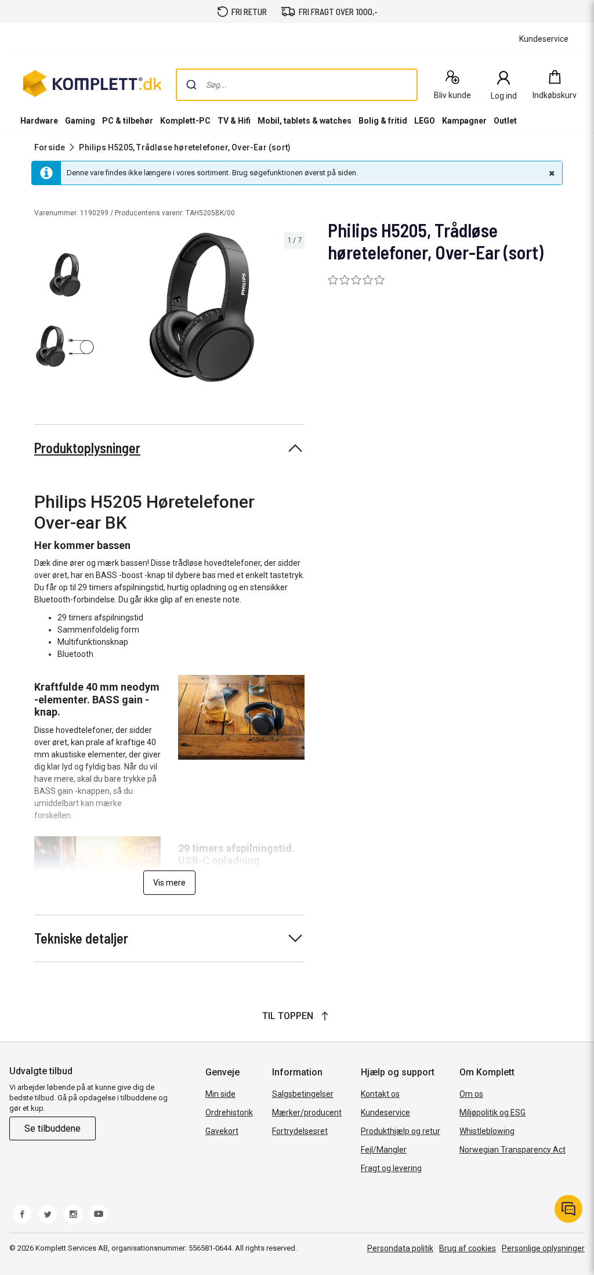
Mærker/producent (307, 1112)
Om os (471, 1094)
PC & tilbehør (127, 120)
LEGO (424, 120)
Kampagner (464, 120)
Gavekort (221, 1131)
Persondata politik (400, 1248)
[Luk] (550, 173)
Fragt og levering (391, 1168)
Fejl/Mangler (384, 1149)
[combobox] (297, 84)
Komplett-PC (185, 120)
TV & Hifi (234, 120)
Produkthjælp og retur (400, 1131)
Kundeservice (385, 1112)
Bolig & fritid (382, 120)
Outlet (505, 120)
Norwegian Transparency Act (512, 1149)
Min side (220, 1094)
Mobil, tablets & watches (305, 120)
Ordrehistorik (229, 1112)
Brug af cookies (467, 1248)
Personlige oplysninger (543, 1248)
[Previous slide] (109, 309)
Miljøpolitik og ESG (492, 1112)
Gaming (80, 120)
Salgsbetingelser (303, 1094)
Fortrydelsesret (300, 1131)
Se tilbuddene (52, 1128)
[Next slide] (294, 309)
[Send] (191, 84)
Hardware (39, 120)
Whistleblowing (487, 1131)
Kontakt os (380, 1094)
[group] (202, 307)
